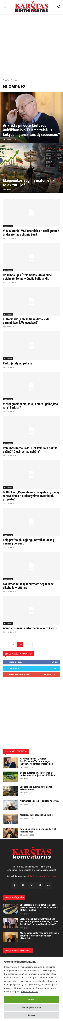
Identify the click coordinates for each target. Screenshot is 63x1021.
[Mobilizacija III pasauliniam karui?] (10, 819)
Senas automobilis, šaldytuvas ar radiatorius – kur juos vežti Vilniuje (37, 774)
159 (12, 644)
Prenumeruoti (51, 674)
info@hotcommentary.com (42, 876)
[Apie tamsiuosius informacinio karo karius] (31, 610)
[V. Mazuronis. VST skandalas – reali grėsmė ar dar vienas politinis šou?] (31, 213)
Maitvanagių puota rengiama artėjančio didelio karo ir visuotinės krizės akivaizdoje (39, 936)
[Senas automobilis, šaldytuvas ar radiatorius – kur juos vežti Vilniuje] (10, 777)
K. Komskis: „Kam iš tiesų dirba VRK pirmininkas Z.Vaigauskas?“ (26, 320)
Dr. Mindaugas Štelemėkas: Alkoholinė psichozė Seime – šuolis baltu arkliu (27, 276)
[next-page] (34, 644)
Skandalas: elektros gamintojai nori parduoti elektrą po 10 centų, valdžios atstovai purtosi (39, 907)
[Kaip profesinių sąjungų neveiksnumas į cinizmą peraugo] (31, 522)
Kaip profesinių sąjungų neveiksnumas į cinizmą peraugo (28, 541)
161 (27, 644)
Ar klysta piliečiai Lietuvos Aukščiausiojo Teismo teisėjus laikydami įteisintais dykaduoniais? (37, 761)
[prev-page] (5, 644)
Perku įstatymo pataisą (17, 363)
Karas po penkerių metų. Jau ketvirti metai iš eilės (38, 830)
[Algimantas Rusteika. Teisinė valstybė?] (10, 805)
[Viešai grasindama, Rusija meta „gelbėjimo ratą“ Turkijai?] (31, 386)
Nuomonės (8, 226)
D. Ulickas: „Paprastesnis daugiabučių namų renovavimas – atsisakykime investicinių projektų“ (31, 495)
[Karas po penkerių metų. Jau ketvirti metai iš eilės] (10, 833)
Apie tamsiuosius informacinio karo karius (30, 628)
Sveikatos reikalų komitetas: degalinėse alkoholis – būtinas (28, 585)
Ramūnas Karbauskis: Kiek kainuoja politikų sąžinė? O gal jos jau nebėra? (30, 449)
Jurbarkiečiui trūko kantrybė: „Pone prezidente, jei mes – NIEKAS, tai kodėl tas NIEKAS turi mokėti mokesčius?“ (39, 921)
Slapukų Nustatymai (31, 1007)
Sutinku (31, 999)
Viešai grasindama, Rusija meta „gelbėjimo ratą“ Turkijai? (30, 405)
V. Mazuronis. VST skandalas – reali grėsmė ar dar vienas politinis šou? (31, 232)
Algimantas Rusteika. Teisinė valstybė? (39, 801)
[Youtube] (23, 885)
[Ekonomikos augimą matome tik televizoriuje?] (31, 168)
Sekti (55, 668)
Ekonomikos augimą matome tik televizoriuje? (36, 788)
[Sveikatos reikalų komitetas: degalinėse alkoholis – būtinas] (31, 566)
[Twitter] (31, 885)
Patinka (54, 662)
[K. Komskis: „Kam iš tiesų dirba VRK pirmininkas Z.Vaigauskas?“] (31, 301)
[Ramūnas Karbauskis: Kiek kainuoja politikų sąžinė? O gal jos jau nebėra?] (31, 430)
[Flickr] (48, 885)
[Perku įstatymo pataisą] (31, 345)
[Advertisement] (31, 45)
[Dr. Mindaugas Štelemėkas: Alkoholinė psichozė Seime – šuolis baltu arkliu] (31, 257)
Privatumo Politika (29, 991)
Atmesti (31, 1015)
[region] (31, 989)
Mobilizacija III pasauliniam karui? (36, 815)
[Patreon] (40, 885)
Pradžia (6, 80)
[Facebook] (14, 885)
